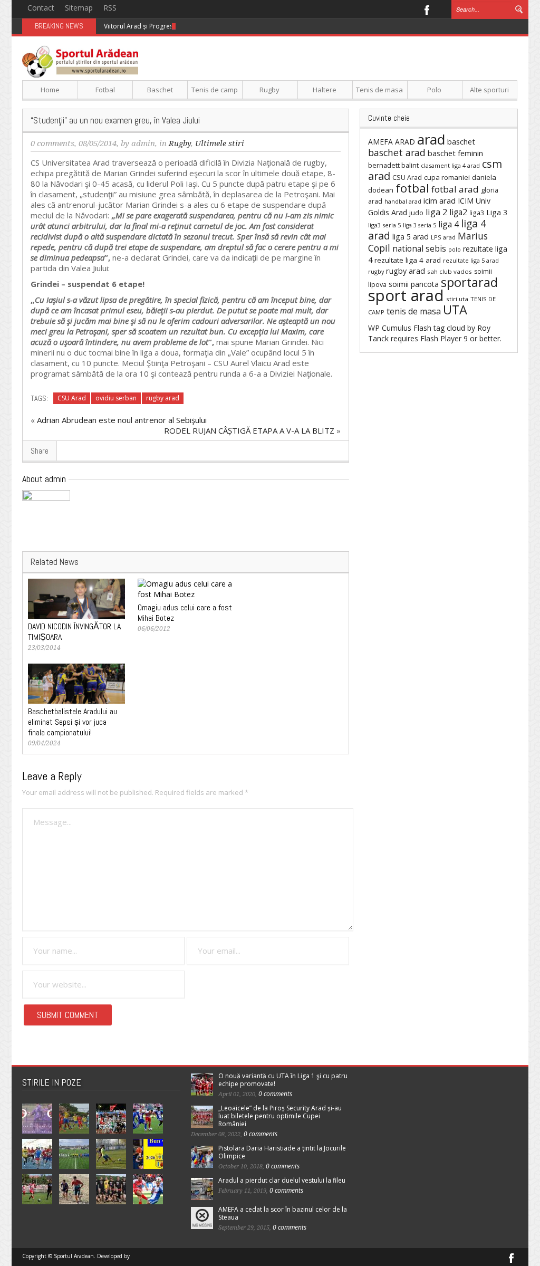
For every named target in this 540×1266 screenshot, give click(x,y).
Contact (40, 8)
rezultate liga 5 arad (471, 260)
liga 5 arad (410, 237)
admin (143, 143)
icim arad (439, 200)
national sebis (419, 248)
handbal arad (402, 201)
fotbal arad (455, 189)
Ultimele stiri (219, 143)
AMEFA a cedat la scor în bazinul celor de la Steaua (282, 1213)
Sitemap (79, 8)
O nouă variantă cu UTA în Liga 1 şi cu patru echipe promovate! (283, 1079)
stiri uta (457, 299)
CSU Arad (71, 398)
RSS (110, 8)
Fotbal (105, 89)
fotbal (412, 188)
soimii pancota (414, 284)
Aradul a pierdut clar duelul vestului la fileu (281, 1180)
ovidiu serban (116, 398)
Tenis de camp (214, 89)
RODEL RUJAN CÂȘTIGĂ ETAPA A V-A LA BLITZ (249, 430)
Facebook (426, 9)
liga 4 (448, 224)
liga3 (476, 212)
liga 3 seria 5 (419, 225)
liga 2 (436, 212)
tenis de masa (414, 311)
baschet (461, 141)
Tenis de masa (379, 89)
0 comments (52, 143)
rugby (376, 271)
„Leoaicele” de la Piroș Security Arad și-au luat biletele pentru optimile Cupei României (280, 1116)
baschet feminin (455, 153)
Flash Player (440, 338)
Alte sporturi (489, 89)
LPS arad (443, 237)
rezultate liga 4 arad (407, 260)
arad (431, 139)
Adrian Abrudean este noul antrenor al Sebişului (122, 420)
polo (454, 249)
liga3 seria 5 (384, 225)
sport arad (406, 295)
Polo (434, 89)
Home (50, 89)
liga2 (458, 212)
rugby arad (162, 398)
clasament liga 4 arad (450, 165)
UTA (455, 309)
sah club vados (449, 271)
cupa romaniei (447, 177)
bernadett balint (393, 165)
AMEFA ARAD (391, 142)
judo (416, 212)
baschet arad (397, 152)
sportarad (469, 282)
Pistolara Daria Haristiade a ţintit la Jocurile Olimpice (282, 1152)
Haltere (324, 89)
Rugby (269, 89)
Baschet (160, 89)
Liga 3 (496, 212)
